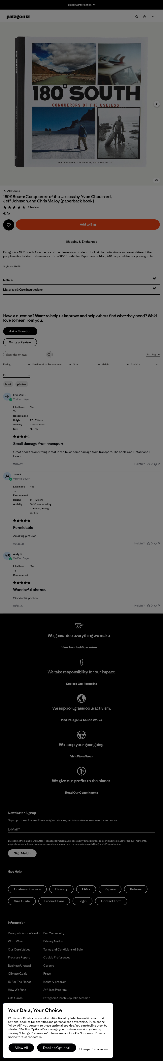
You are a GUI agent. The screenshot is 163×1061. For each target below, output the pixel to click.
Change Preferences (93, 1049)
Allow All (21, 1047)
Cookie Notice (79, 1033)
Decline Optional (56, 1047)
